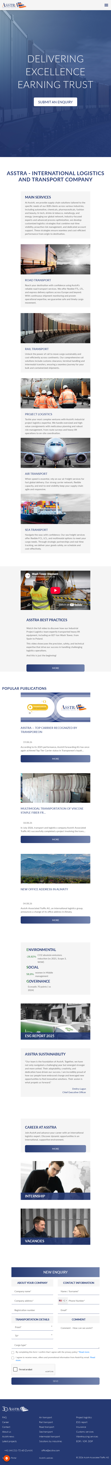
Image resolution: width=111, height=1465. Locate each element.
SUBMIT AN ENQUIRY (55, 102)
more (55, 668)
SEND (55, 1381)
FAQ (4, 1417)
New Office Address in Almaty (44, 889)
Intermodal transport (49, 1436)
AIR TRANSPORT (36, 473)
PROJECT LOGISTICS (38, 414)
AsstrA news (8, 1436)
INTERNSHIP (35, 1196)
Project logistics (84, 1417)
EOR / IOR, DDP (84, 1441)
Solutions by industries (50, 1441)
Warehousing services (87, 1436)
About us (6, 1431)
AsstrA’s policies (46, 1458)
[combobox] (32, 1327)
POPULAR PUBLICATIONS (24, 688)
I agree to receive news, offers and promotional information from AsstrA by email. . (55, 1358)
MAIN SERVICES (38, 197)
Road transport (46, 1426)
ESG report (81, 1422)
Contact (6, 1426)
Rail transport (46, 1422)
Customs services (85, 1431)
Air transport (45, 1417)
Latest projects (9, 1441)
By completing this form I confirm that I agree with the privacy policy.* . (53, 1352)
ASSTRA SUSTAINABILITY (45, 1054)
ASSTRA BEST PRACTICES (46, 620)
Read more (84, 1352)
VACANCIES (34, 1241)
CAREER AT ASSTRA (41, 1127)
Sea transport (46, 1431)
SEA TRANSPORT (36, 529)
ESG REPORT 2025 (39, 1036)
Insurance (81, 1426)
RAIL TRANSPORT (37, 349)
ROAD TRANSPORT (38, 280)
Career (5, 1422)
